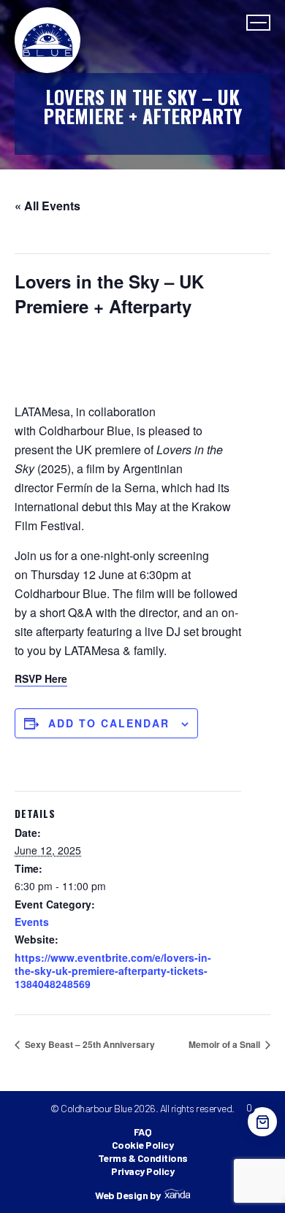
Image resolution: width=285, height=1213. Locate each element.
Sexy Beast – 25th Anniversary (89, 1044)
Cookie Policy (143, 1145)
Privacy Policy (142, 1171)
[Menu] (258, 23)
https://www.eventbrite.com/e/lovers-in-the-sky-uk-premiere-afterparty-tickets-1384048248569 (113, 970)
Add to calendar (109, 723)
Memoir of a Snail (225, 1044)
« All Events (47, 205)
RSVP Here (41, 678)
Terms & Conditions (143, 1158)
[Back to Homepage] (47, 40)
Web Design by (128, 1195)
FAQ (143, 1131)
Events (32, 921)
